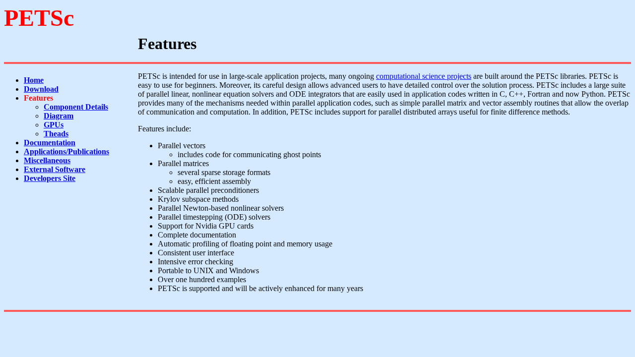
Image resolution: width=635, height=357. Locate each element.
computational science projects (423, 76)
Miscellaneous (47, 160)
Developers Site (49, 178)
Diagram (58, 116)
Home (34, 80)
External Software (54, 169)
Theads (56, 133)
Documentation (49, 142)
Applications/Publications (66, 151)
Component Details (76, 107)
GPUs (54, 124)
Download (41, 89)
